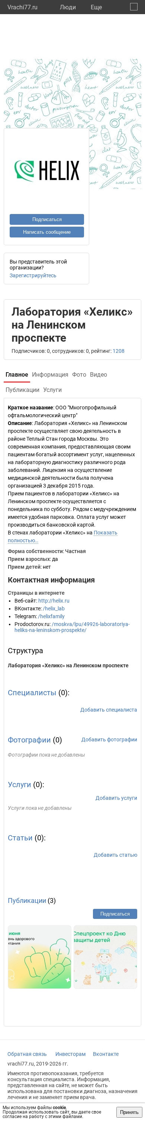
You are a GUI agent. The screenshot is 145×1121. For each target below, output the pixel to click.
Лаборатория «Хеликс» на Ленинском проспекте (68, 665)
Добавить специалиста (108, 710)
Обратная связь (27, 1054)
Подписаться (47, 219)
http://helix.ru (54, 601)
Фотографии (29, 739)
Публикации (27, 900)
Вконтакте (106, 1054)
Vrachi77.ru (22, 7)
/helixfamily (51, 616)
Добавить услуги (116, 798)
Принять (129, 1112)
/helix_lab (54, 608)
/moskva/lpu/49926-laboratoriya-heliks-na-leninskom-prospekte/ (72, 627)
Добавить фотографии (109, 739)
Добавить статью (115, 855)
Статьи (20, 837)
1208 (119, 351)
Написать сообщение (47, 232)
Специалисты (32, 692)
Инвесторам (70, 1054)
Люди (68, 7)
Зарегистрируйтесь (33, 275)
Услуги (19, 784)
